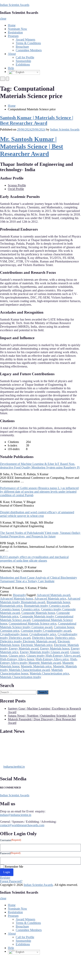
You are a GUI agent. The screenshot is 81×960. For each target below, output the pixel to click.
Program (13, 36)
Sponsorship (23, 61)
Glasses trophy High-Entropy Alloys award (53, 655)
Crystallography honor (14, 634)
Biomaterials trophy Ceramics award (46, 605)
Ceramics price (30, 609)
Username (10, 840)
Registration (15, 32)
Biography (19, 595)
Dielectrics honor (42, 637)
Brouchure (22, 46)
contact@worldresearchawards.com (22, 825)
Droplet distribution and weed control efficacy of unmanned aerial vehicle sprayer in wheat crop (37, 514)
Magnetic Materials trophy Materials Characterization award (38, 668)
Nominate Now (17, 29)
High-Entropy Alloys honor (17, 659)
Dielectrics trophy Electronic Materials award (28, 641)
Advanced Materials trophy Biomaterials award (40, 600)
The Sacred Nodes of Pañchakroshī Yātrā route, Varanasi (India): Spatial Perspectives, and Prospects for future (40, 534)
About (12, 53)
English (19, 72)
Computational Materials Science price (32, 623)
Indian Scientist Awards (14, 5)
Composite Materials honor (38, 613)
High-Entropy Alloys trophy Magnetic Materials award (38, 660)
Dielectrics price (65, 637)
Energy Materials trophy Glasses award (44, 652)
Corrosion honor (64, 627)
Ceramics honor (9, 609)
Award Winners (25, 39)
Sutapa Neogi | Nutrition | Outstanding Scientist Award (42, 715)
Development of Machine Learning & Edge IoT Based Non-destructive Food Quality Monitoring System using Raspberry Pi (40, 465)
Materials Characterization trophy (20, 677)
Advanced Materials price (50, 598)
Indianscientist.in (14, 765)
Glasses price (17, 655)
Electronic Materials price (36, 645)
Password (10, 853)
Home (12, 25)
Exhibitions (23, 64)
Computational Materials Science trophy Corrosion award (38, 625)
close (3, 18)
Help (11, 68)
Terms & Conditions (28, 43)
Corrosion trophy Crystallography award (46, 630)
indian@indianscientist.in (15, 815)
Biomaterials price (11, 605)
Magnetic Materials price (36, 666)
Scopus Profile (17, 185)
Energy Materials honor (54, 648)
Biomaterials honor (58, 602)
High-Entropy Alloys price (52, 659)
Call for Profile (25, 57)
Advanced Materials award (53, 595)
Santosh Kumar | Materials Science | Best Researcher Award (36, 120)
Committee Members (29, 50)
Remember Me (14, 866)
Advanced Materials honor (16, 598)
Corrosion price (9, 630)
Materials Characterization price (49, 673)
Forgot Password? (11, 881)
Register (5, 877)
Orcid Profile (16, 189)
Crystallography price (42, 634)
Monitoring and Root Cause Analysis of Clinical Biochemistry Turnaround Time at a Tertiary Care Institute (38, 579)
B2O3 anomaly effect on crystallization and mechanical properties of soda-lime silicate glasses (34, 558)
